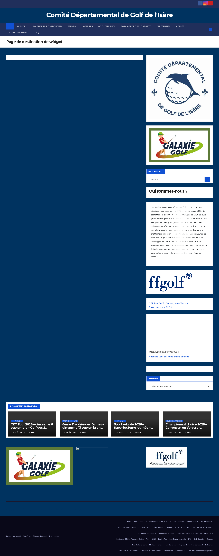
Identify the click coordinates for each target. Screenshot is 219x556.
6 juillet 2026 (175, 432)
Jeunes (72, 26)
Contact (209, 527)
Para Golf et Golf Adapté (136, 26)
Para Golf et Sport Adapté (151, 551)
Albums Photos (18, 33)
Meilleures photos (156, 545)
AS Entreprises (106, 26)
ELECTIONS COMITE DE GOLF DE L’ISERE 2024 (195, 533)
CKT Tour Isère (198, 527)
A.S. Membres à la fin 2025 (156, 521)
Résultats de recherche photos (200, 551)
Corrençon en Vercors (147, 533)
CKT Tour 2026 (17, 421)
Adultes (88, 26)
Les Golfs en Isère (139, 545)
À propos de (138, 521)
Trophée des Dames (70, 421)
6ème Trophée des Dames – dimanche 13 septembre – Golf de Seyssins (83, 428)
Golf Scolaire (199, 539)
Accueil (21, 26)
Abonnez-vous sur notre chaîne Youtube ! (169, 356)
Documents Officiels (166, 533)
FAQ (37, 33)
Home (129, 521)
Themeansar (54, 536)
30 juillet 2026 (123, 432)
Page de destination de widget (191, 545)
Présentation (181, 551)
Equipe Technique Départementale (172, 539)
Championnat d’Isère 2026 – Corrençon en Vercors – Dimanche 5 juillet (186, 428)
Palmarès (209, 545)
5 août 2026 (19, 432)
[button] (206, 29)
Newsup (43, 536)
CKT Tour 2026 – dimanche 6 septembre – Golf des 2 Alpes (32, 428)
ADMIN (32, 432)
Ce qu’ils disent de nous (127, 527)
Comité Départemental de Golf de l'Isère (109, 15)
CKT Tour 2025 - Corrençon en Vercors (168, 303)
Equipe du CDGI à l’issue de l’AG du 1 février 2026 (136, 539)
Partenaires (164, 26)
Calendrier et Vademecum (48, 26)
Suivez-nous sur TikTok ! (161, 307)
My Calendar (171, 545)
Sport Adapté (120, 421)
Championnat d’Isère (174, 421)
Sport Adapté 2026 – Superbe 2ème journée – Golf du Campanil (132, 428)
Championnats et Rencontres (177, 527)
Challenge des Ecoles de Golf (151, 527)
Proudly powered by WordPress (19, 536)
